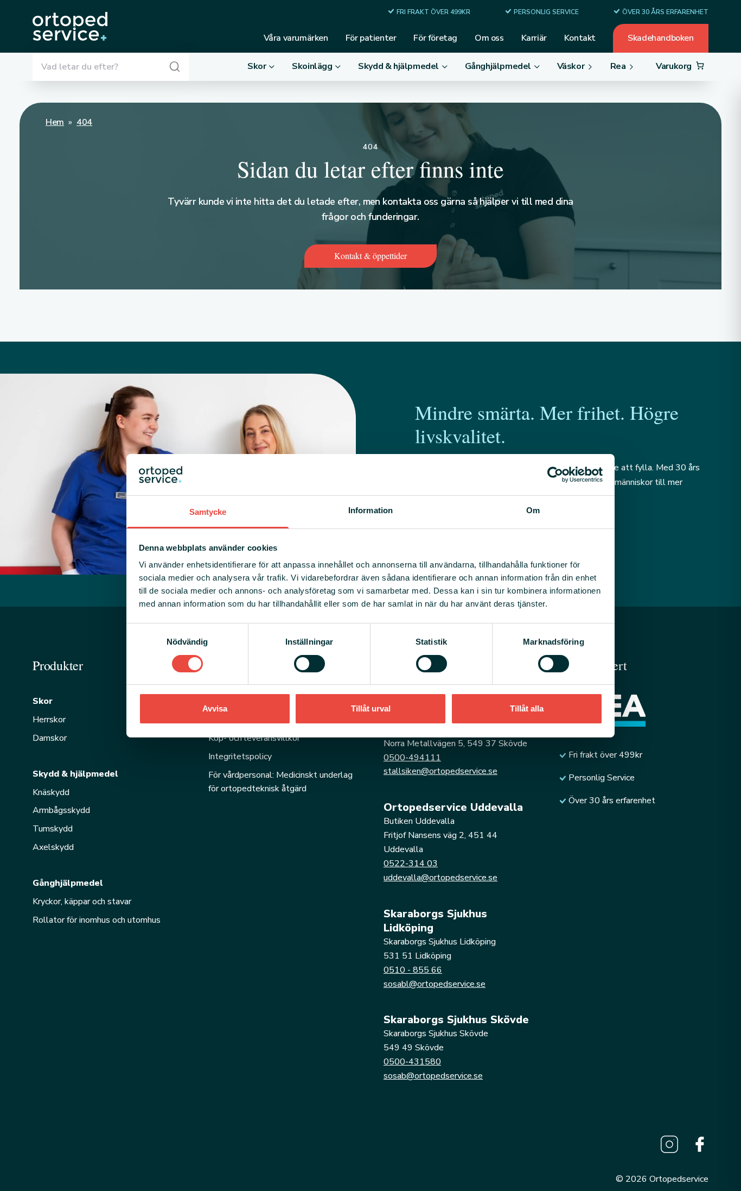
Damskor (50, 738)
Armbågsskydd (61, 810)
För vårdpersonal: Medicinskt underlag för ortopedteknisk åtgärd (280, 782)
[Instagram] (669, 1144)
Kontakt (580, 38)
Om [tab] (533, 510)
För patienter (371, 38)
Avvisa (214, 708)
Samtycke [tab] (208, 511)
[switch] (309, 663)
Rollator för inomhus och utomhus (97, 920)
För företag (435, 38)
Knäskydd (51, 792)
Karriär (534, 38)
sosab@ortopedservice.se (433, 1076)
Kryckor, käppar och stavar (82, 902)
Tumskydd (53, 829)
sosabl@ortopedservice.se (435, 984)
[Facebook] (699, 1144)
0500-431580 (412, 1062)
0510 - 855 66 (413, 970)
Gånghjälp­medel (68, 883)
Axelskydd (53, 847)
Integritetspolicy (240, 757)
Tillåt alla (527, 708)
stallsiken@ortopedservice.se (440, 771)
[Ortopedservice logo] (70, 26)
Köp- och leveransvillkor (254, 738)
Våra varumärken (296, 38)
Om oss (489, 38)
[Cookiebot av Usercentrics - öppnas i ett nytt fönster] (555, 475)
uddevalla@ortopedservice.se (440, 878)
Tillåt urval (371, 708)
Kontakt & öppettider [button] (370, 255)
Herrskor (49, 720)
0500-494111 (412, 758)
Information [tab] (370, 510)
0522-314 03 (411, 863)
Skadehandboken (660, 38)
